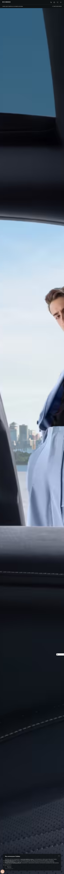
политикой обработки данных (27, 859)
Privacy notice (60, 654)
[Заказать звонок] (57, 2)
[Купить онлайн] (51, 2)
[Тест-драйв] (54, 2)
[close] (63, 654)
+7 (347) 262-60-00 (57, 6)
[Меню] (61, 2)
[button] (59, 855)
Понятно (9, 867)
